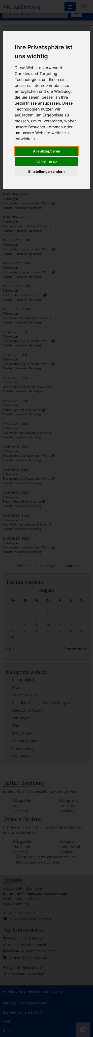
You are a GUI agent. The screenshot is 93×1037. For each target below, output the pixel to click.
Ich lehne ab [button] (46, 161)
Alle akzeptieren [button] (46, 151)
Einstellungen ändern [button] (46, 171)
